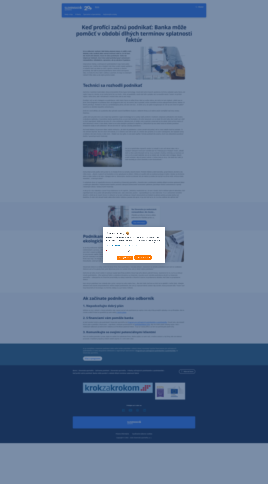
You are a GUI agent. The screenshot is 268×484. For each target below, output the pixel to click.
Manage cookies (124, 257)
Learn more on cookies (147, 251)
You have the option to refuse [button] (116, 251)
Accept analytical (143, 257)
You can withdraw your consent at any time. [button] (121, 245)
